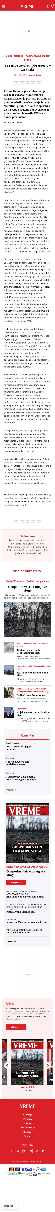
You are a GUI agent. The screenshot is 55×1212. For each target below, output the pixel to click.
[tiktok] (37, 1151)
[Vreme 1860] (27, 833)
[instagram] (31, 1151)
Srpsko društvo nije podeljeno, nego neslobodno (17, 763)
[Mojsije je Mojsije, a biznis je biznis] (9, 712)
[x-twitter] (18, 1151)
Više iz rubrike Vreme (27, 571)
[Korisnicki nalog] (48, 6)
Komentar (27, 735)
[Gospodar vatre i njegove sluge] (27, 619)
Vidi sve (9, 789)
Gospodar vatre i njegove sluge (27, 588)
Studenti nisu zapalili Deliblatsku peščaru (28, 651)
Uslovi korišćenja (27, 1127)
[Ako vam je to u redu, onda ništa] (9, 670)
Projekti (27, 1136)
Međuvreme (35, 546)
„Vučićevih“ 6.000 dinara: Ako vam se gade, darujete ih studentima (21, 778)
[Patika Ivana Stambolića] (9, 692)
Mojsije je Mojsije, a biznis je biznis (33, 714)
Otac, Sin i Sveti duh (18, 932)
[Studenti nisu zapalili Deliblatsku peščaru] (9, 647)
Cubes (40, 1161)
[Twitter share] (22, 83)
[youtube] (24, 1151)
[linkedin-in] (43, 1151)
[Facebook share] (16, 83)
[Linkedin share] (39, 83)
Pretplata (27, 1119)
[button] (7, 1065)
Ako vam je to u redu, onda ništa (32, 674)
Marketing (27, 1123)
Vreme (20, 1161)
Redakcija (27, 1114)
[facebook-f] (12, 1151)
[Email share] (27, 83)
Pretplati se (16, 882)
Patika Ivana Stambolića (30, 695)
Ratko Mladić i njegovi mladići (19, 748)
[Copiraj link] (33, 83)
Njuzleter (27, 1132)
